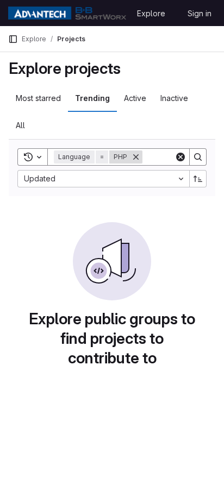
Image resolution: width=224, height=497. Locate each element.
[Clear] (180, 156)
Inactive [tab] (174, 98)
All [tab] (20, 125)
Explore (151, 13)
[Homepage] (67, 13)
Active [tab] (135, 98)
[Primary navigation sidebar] (13, 39)
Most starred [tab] (38, 98)
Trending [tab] (92, 98)
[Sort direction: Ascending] (198, 178)
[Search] (198, 157)
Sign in (199, 13)
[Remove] (135, 156)
